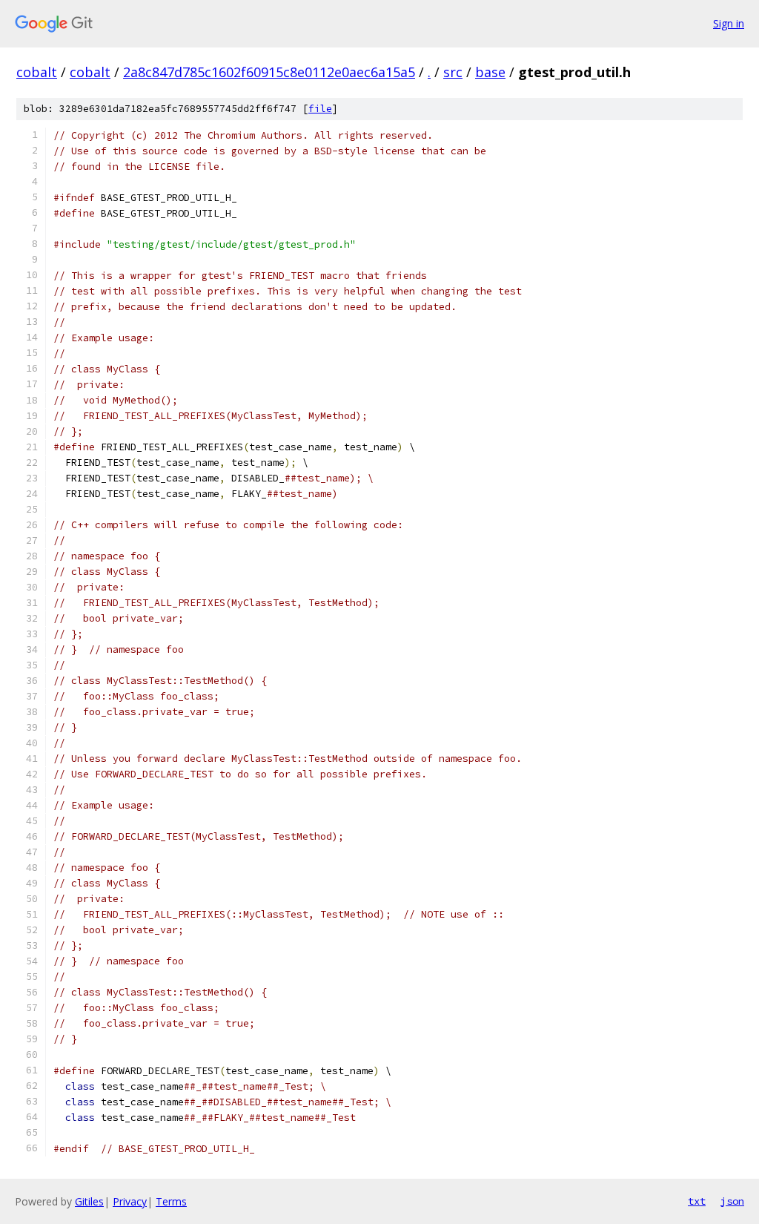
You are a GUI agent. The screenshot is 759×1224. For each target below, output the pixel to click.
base (490, 72)
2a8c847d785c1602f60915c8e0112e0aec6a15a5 (269, 72)
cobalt (36, 72)
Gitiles (89, 1201)
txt (697, 1201)
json (732, 1201)
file (320, 108)
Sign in (728, 23)
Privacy (130, 1201)
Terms (171, 1201)
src (453, 72)
